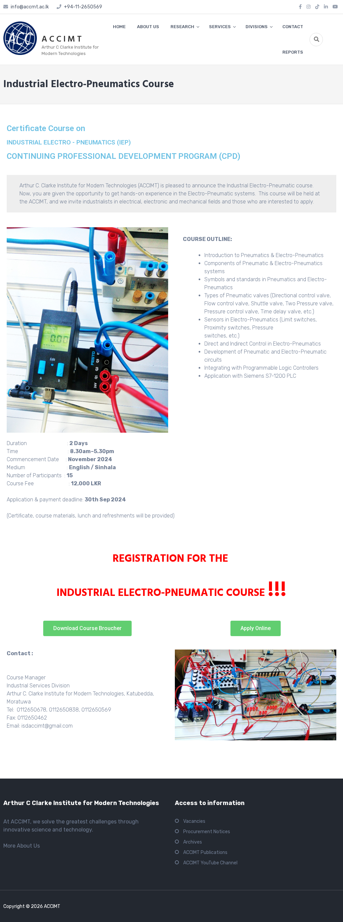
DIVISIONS (257, 26)
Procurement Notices (206, 832)
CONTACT (292, 26)
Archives (192, 842)
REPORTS (292, 52)
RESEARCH (182, 26)
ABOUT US (148, 26)
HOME (119, 26)
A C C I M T (62, 39)
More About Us (21, 846)
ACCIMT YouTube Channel (210, 863)
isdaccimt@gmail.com (47, 726)
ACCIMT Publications (205, 852)
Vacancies (194, 821)
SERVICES (220, 26)
